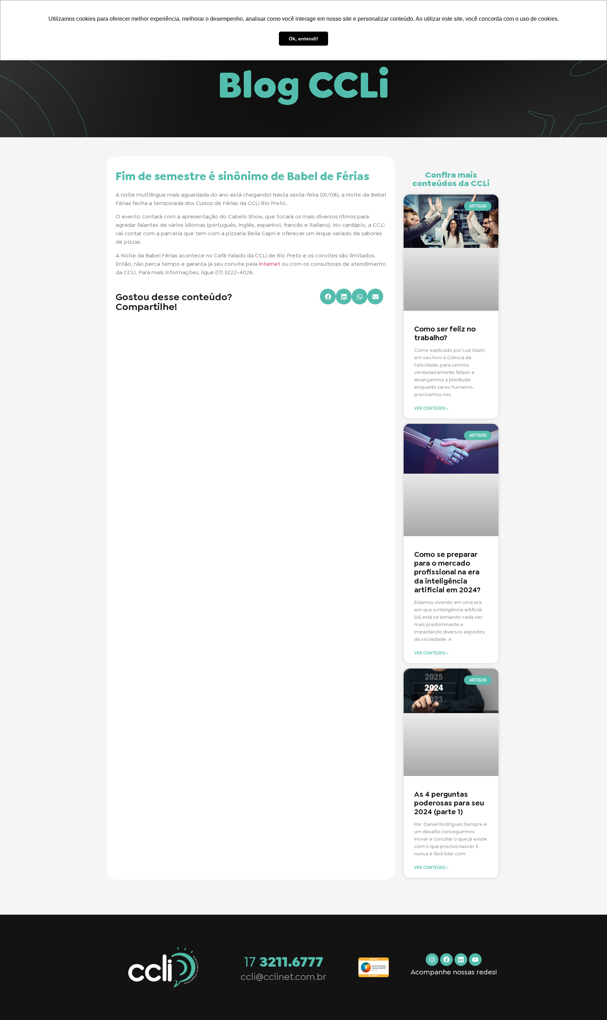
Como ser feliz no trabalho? (445, 333)
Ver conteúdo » (431, 408)
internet (269, 264)
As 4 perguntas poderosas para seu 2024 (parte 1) (449, 803)
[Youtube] (475, 959)
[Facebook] (446, 959)
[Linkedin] (461, 959)
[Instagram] (432, 959)
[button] (328, 296)
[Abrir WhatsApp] (589, 1002)
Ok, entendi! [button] (303, 38)
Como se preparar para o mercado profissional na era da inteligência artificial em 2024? (447, 572)
